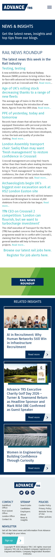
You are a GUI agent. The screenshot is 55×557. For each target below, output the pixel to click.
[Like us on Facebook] (27, 492)
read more (34, 354)
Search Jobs (25, 505)
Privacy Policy (45, 508)
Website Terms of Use (45, 513)
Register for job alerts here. (27, 255)
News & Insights (24, 519)
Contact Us (7, 519)
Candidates (25, 508)
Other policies (45, 517)
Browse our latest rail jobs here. (27, 250)
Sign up (9, 540)
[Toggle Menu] (49, 7)
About (23, 515)
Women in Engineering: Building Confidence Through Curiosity (24, 456)
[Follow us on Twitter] (21, 492)
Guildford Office (6, 506)
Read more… (44, 108)
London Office (8, 516)
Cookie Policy (45, 505)
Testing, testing (13, 68)
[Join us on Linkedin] (33, 492)
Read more (44, 83)
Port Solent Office (7, 512)
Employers (25, 512)
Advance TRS (26, 547)
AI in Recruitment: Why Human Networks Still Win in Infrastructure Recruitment (27, 341)
